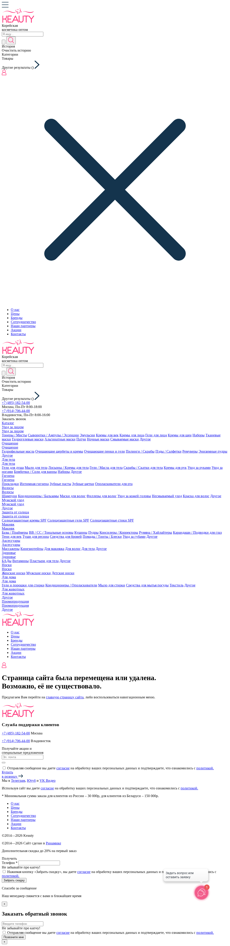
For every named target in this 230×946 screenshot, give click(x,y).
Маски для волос (73, 496)
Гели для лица (156, 435)
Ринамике (53, 843)
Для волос (73, 549)
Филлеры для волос (101, 496)
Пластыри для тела (44, 561)
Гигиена (8, 476)
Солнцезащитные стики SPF (112, 520)
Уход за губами (134, 536)
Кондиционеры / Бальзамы (38, 496)
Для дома (9, 577)
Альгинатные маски (59, 439)
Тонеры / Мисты (14, 435)
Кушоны (80, 532)
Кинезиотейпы (31, 549)
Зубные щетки (83, 484)
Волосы (8, 488)
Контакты (18, 334)
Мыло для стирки (111, 585)
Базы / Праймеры (15, 532)
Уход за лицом (13, 427)
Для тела (8, 459)
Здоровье (9, 553)
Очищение (10, 443)
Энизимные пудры (213, 451)
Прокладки (10, 484)
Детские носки (63, 573)
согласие (63, 768)
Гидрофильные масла (18, 451)
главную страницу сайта (65, 697)
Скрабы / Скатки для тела (143, 468)
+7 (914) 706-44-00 (16, 411)
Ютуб (31, 780)
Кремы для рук (175, 468)
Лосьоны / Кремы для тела (68, 468)
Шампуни (9, 496)
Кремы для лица (131, 435)
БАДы (6, 561)
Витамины (20, 561)
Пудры (93, 532)
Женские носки (13, 573)
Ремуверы (190, 451)
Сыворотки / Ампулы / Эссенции (53, 435)
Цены (15, 314)
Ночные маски (98, 439)
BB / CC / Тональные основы (51, 532)
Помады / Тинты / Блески (102, 536)
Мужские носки (38, 573)
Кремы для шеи (180, 435)
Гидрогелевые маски (28, 439)
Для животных (13, 589)
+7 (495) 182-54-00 (16, 403)
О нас (15, 310)
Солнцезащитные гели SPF (68, 520)
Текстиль (177, 585)
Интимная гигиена (34, 484)
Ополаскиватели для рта (114, 484)
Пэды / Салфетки (168, 451)
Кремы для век (107, 435)
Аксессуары (11, 541)
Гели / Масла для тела (106, 468)
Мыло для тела (36, 468)
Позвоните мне (14, 937)
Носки (7, 565)
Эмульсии (87, 435)
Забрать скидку (14, 880)
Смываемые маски (124, 439)
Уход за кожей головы (134, 496)
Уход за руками (199, 468)
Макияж (8, 524)
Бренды (16, 318)
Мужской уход (13, 500)
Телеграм (18, 780)
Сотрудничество (23, 322)
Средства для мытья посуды (147, 585)
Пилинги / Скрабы (140, 451)
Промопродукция (15, 601)
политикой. (205, 768)
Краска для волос (196, 496)
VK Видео (47, 780)
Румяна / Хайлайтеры (155, 532)
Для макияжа (54, 549)
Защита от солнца (15, 512)
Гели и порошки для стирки (23, 585)
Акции (16, 330)
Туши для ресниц (35, 536)
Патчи (81, 439)
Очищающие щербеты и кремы (59, 451)
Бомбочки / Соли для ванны (35, 472)
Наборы (198, 435)
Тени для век (12, 536)
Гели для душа (13, 468)
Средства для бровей (66, 536)
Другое (145, 439)
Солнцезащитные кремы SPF (24, 520)
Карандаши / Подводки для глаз (197, 532)
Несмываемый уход (167, 496)
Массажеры (11, 549)
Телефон (10, 863)
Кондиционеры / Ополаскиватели (71, 585)
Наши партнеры (23, 326)
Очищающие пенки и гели (104, 451)
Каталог (8, 423)
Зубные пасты (60, 484)
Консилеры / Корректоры (119, 532)
